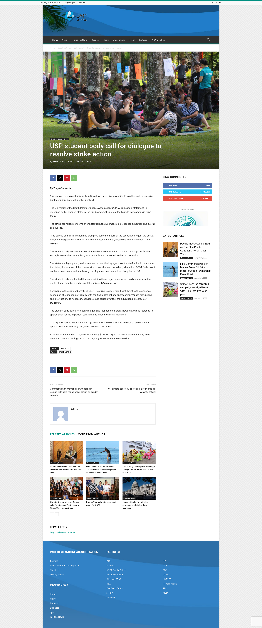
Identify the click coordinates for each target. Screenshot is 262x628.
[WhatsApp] (74, 178)
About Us (54, 570)
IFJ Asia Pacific (170, 583)
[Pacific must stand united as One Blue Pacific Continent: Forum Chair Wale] (66, 452)
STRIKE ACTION (65, 352)
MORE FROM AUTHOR (91, 434)
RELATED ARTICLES (62, 434)
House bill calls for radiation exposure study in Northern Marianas (135, 505)
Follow (206, 192)
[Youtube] (220, 3)
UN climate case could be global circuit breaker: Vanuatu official (132, 390)
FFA (164, 560)
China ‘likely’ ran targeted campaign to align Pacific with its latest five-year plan (139, 470)
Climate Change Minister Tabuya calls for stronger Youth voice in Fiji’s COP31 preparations (64, 505)
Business (95, 40)
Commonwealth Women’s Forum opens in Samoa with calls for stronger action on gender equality (74, 392)
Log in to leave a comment (63, 532)
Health (132, 40)
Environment (119, 40)
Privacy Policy (57, 574)
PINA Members (158, 40)
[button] (208, 40)
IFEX (108, 583)
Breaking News (80, 40)
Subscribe (205, 198)
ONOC (166, 574)
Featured (143, 40)
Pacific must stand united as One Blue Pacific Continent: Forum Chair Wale (66, 470)
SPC (165, 570)
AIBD (165, 592)
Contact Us (82, 3)
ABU (165, 588)
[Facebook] (212, 3)
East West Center (115, 588)
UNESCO (167, 579)
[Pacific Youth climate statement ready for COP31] (102, 488)
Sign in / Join (70, 3)
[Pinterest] (67, 178)
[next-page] (57, 514)
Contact (54, 560)
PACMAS (110, 597)
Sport (106, 40)
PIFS (108, 560)
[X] (216, 3)
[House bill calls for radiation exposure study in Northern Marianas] (139, 488)
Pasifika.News (57, 616)
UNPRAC (110, 565)
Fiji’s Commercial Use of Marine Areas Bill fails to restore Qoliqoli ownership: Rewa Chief (101, 470)
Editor (55, 161)
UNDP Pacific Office (116, 570)
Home (55, 40)
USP (165, 565)
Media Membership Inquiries (65, 565)
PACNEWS (65, 348)
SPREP (109, 592)
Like (208, 185)
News (64, 40)
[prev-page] (52, 514)
